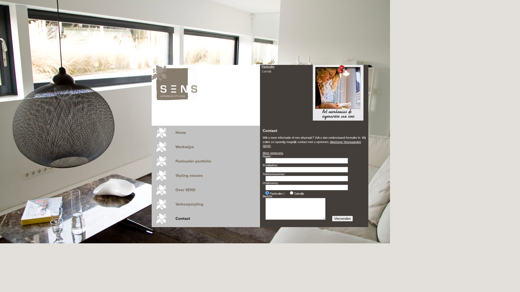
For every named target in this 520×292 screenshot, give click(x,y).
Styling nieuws (189, 175)
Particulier (268, 66)
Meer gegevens (273, 153)
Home (181, 132)
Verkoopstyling (189, 204)
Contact (183, 218)
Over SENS (185, 190)
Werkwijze (185, 147)
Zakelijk (267, 71)
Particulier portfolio (193, 161)
